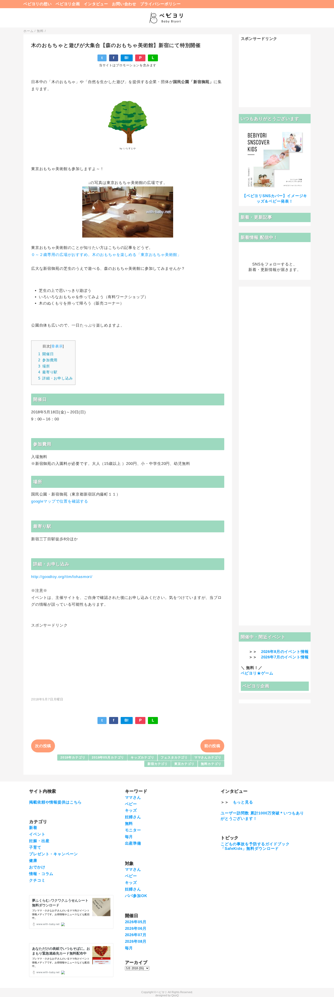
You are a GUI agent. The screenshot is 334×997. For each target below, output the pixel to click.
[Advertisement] (128, 660)
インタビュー (96, 4)
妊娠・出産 (39, 841)
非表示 (57, 346)
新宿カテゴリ (157, 764)
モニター (133, 830)
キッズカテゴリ (142, 757)
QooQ (175, 995)
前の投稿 (212, 746)
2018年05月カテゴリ (108, 757)
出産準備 (133, 843)
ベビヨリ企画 (68, 4)
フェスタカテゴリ (174, 757)
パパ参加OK (136, 896)
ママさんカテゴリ (207, 757)
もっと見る (243, 802)
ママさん (133, 797)
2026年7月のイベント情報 (285, 657)
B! (127, 58)
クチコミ (37, 880)
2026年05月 (136, 922)
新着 (33, 828)
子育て (35, 847)
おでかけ (37, 867)
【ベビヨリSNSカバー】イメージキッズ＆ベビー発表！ (274, 198)
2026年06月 (136, 928)
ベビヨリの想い (37, 4)
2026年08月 (136, 941)
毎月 (129, 837)
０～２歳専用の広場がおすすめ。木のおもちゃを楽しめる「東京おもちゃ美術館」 (106, 255)
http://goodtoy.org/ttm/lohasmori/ (61, 577)
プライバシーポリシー (160, 4)
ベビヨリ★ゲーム (257, 673)
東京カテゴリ (184, 764)
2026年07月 (136, 935)
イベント (37, 834)
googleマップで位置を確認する (59, 501)
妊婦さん (133, 817)
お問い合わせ (124, 4)
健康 (33, 860)
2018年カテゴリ (72, 757)
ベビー (131, 804)
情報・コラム (41, 874)
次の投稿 (43, 746)
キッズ (131, 810)
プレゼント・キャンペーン (53, 854)
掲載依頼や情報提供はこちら (55, 802)
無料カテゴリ (211, 764)
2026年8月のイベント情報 (285, 652)
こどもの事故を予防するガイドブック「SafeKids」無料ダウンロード (255, 846)
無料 (129, 823)
